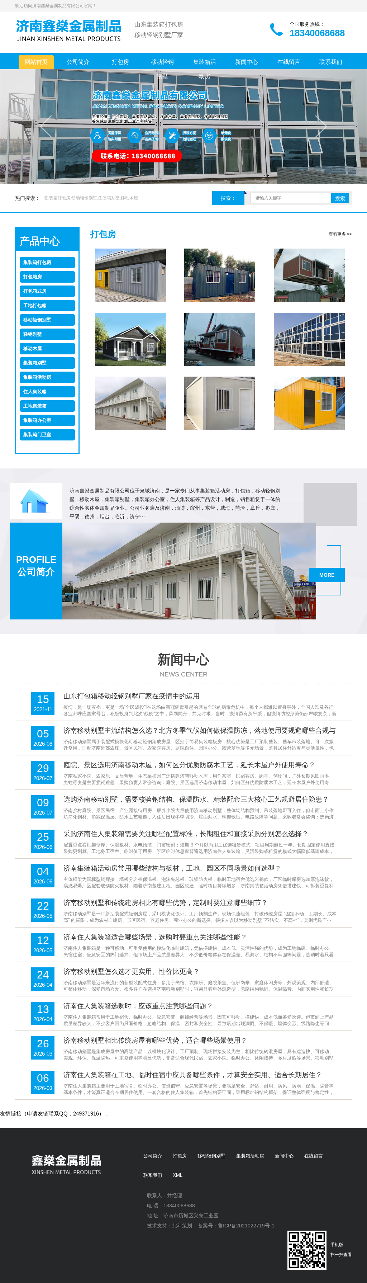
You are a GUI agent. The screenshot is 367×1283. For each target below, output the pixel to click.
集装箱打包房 (37, 262)
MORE (326, 575)
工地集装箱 (35, 406)
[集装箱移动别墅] (309, 275)
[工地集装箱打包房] (130, 403)
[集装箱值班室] (220, 403)
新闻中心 (246, 62)
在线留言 (288, 62)
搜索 (340, 198)
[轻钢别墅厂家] (130, 339)
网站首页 (36, 62)
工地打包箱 (35, 305)
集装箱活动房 (204, 64)
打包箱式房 (35, 291)
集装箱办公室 (37, 420)
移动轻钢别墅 (162, 64)
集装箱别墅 (35, 362)
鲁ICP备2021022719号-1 (246, 1225)
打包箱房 (32, 276)
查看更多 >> (340, 234)
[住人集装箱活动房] (130, 275)
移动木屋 (32, 348)
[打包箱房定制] (309, 339)
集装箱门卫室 (37, 434)
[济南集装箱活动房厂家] (220, 275)
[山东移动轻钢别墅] (220, 339)
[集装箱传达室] (309, 403)
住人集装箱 (35, 391)
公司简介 (78, 62)
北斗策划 (182, 1225)
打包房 (120, 62)
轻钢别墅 (32, 334)
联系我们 (330, 62)
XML (177, 1175)
